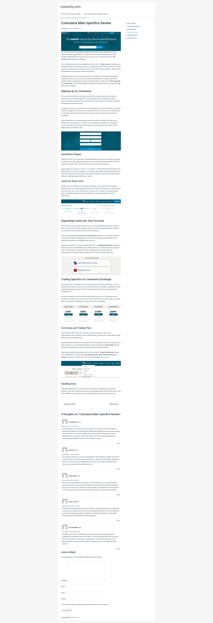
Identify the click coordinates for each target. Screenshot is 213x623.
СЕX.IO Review (131, 23)
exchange (67, 17)
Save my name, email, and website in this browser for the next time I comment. (85, 604)
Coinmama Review (132, 32)
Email (63, 593)
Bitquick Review (131, 38)
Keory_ (80, 28)
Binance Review (131, 29)
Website (63, 599)
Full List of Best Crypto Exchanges (70, 14)
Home (62, 17)
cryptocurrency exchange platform (89, 57)
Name (63, 586)
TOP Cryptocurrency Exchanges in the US (96, 14)
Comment (64, 580)
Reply (118, 443)
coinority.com (75, 617)
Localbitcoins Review (133, 26)
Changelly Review (132, 35)
